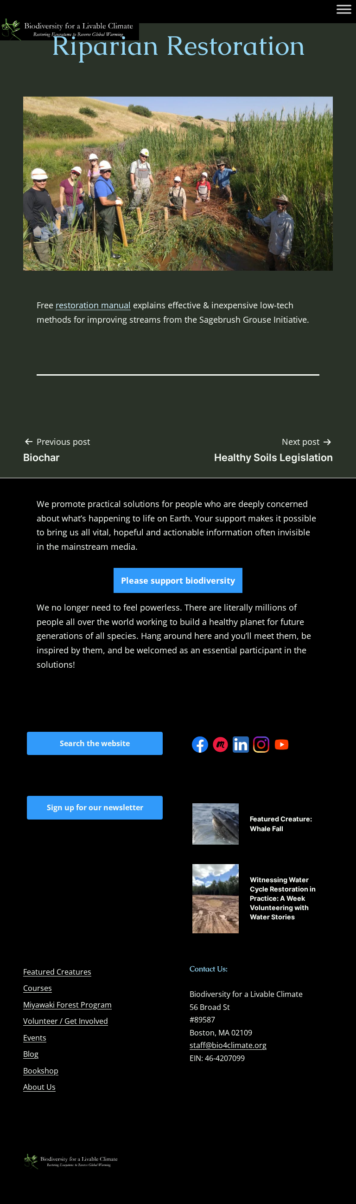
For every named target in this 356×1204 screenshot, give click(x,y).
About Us (39, 1087)
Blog (30, 1054)
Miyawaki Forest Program (67, 1005)
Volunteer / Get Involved (65, 1021)
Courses (37, 988)
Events (34, 1038)
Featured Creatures (57, 972)
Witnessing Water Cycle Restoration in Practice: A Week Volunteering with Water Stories (283, 898)
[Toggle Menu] (344, 9)
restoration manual (93, 305)
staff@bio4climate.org (228, 1045)
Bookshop (40, 1071)
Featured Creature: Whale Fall (281, 823)
